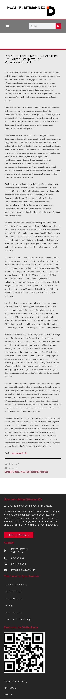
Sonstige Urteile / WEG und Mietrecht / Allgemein (26, 472)
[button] (7, 26)
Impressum (10, 688)
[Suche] (58, 26)
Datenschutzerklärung (16, 681)
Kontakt (9, 542)
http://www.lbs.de (19, 453)
